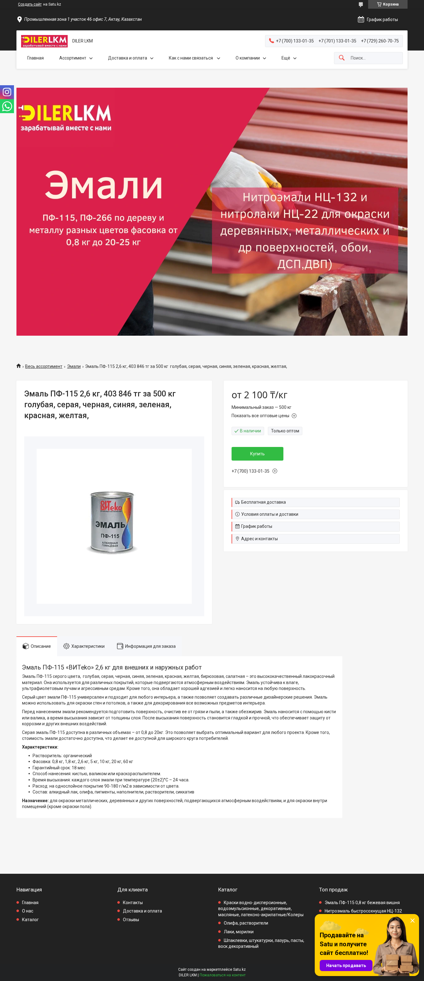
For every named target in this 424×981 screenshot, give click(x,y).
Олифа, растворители (246, 923)
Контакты (133, 902)
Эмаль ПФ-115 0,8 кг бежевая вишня (362, 902)
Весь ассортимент (43, 366)
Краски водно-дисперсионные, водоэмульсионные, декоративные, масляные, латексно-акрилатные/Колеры (261, 908)
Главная (35, 57)
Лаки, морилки (239, 931)
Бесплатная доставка (263, 502)
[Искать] (341, 58)
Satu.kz (239, 969)
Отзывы (131, 919)
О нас (27, 910)
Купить (257, 453)
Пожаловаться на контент (223, 975)
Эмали (74, 366)
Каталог (30, 919)
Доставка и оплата (127, 57)
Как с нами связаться (191, 57)
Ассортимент (72, 57)
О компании (248, 57)
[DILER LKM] (44, 41)
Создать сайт (30, 4)
